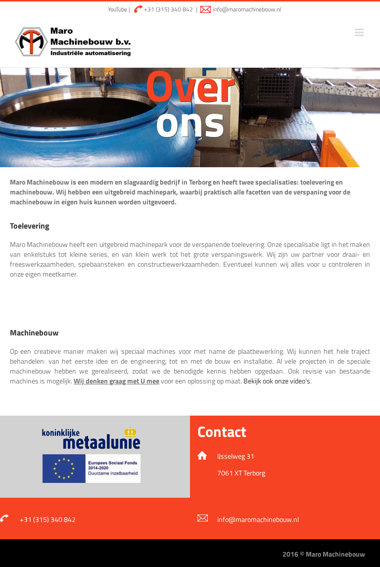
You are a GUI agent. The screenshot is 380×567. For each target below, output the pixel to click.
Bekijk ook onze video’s (276, 381)
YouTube (116, 9)
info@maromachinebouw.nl (247, 9)
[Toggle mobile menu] (360, 32)
